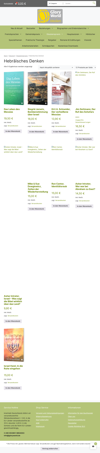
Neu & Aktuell (17, 28)
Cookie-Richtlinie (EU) (76, 426)
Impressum (40, 426)
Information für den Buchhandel (80, 413)
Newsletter (72, 423)
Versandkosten (13, 126)
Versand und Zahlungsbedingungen (50, 413)
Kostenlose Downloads (68, 46)
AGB (37, 423)
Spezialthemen (15, 40)
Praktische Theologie (35, 40)
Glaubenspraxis (53, 34)
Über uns (71, 416)
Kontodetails (8, 3)
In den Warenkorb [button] (13, 131)
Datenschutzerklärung (76, 420)
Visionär (87, 40)
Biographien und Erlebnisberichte (71, 28)
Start (6, 56)
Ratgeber (52, 40)
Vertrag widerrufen (50, 449)
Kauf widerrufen (42, 420)
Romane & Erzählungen (70, 40)
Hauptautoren (73, 34)
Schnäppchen (48, 46)
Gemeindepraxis (32, 34)
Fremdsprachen (12, 34)
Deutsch (12, 56)
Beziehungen (44, 28)
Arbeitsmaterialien (30, 46)
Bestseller (30, 28)
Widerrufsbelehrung (43, 416)
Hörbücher (90, 34)
